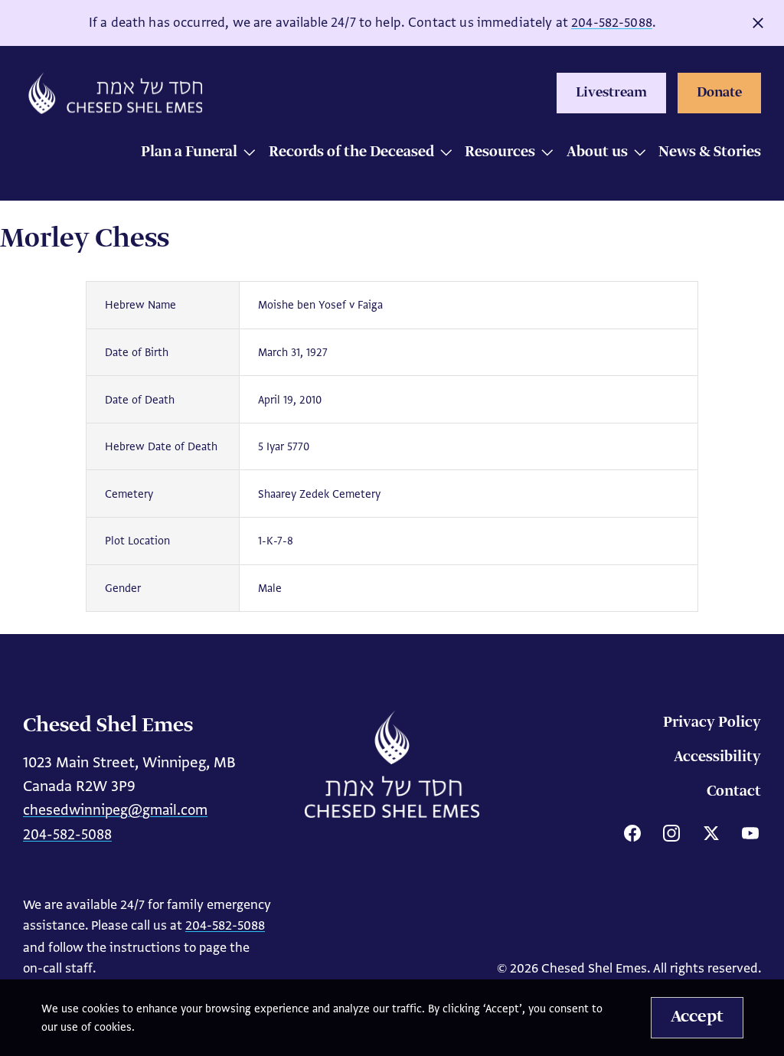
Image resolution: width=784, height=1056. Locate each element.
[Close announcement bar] (758, 23)
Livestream (611, 92)
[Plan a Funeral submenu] (245, 153)
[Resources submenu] (543, 153)
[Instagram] (671, 833)
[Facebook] (632, 833)
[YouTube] (750, 833)
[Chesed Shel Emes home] (392, 764)
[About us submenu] (636, 153)
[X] (711, 833)
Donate (719, 92)
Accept (697, 1017)
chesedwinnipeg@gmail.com (115, 809)
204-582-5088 (611, 22)
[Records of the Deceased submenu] (442, 153)
